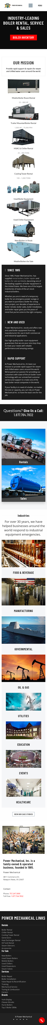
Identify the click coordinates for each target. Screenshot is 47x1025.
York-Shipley (7, 999)
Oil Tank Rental (8, 943)
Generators (6, 938)
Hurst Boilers (7, 1005)
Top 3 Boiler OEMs (9, 1007)
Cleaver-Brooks (8, 1002)
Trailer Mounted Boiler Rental (23, 123)
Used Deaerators (9, 966)
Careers (5, 992)
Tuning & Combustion (11, 989)
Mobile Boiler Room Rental (23, 98)
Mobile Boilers (7, 961)
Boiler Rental (7, 930)
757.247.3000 (15, 893)
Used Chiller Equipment (23, 219)
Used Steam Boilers (10, 958)
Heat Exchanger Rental (11, 940)
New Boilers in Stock (23, 240)
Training (5, 984)
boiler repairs (30, 278)
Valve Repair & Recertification (14, 981)
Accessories (6, 948)
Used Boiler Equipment (23, 199)
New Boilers (6, 955)
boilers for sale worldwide (15, 281)
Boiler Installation (9, 979)
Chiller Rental (7, 932)
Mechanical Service (9, 987)
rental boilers (18, 278)
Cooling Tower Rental (23, 173)
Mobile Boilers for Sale (23, 261)
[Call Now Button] (42, 1020)
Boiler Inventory (23, 37)
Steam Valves (7, 969)
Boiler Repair (7, 976)
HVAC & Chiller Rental (23, 148)
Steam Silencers (8, 945)
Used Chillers (7, 963)
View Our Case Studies (23, 814)
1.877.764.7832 (23, 414)
